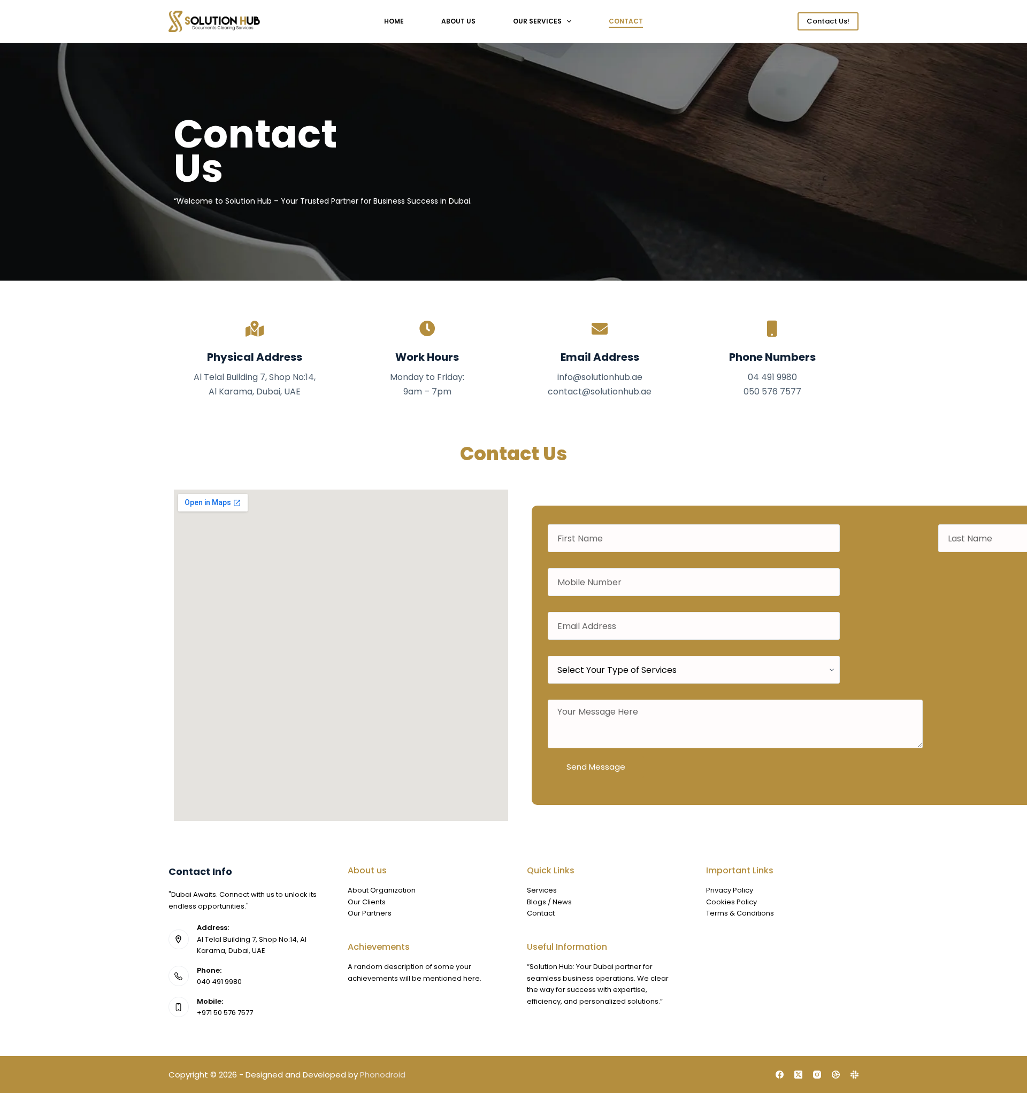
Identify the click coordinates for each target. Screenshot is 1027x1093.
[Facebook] (780, 1075)
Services (542, 890)
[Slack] (854, 1075)
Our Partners (370, 913)
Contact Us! (828, 21)
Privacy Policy (729, 890)
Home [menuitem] (394, 21)
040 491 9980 (219, 981)
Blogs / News (549, 902)
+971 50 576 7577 (225, 1012)
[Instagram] (817, 1075)
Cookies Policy (731, 902)
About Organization (382, 890)
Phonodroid (382, 1074)
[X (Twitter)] (798, 1075)
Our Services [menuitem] (537, 21)
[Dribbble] (836, 1075)
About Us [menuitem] (458, 21)
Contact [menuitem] (626, 21)
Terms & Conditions (740, 913)
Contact (541, 913)
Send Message (595, 766)
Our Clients (367, 902)
